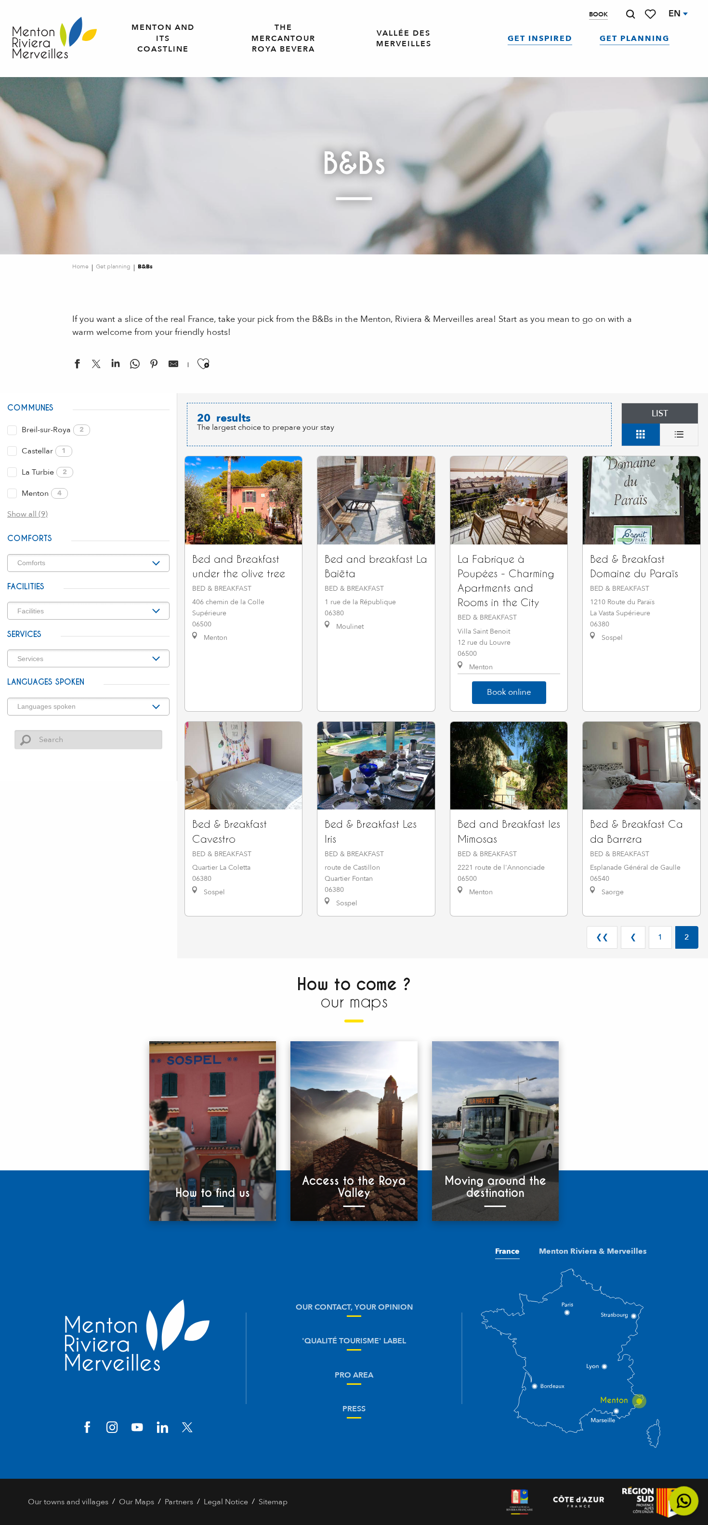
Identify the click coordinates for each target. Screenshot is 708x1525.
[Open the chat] (684, 1501)
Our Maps (136, 1502)
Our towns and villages (68, 1502)
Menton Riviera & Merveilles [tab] (593, 1251)
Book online (509, 692)
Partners (179, 1502)
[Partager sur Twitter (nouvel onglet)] (96, 366)
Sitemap (273, 1502)
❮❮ (602, 937)
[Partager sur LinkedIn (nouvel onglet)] (115, 366)
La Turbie (44, 472)
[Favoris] (651, 14)
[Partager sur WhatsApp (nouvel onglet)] (135, 366)
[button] (630, 14)
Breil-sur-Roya (53, 429)
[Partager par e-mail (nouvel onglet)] (173, 366)
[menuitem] (55, 38)
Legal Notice (226, 1502)
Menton (42, 493)
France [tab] (507, 1251)
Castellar (44, 451)
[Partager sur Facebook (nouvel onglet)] (77, 366)
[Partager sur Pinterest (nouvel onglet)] (154, 366)
